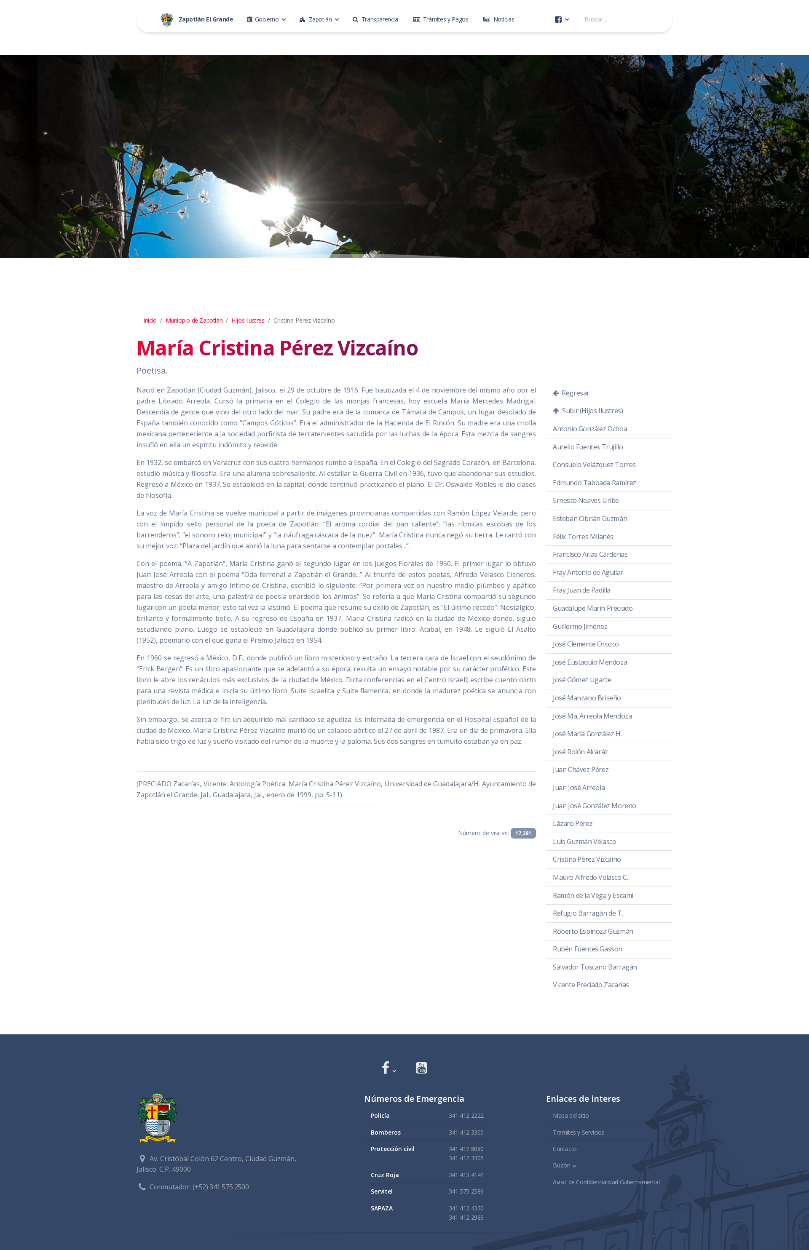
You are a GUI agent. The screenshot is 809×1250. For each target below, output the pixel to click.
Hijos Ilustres (247, 320)
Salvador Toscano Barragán (595, 967)
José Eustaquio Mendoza (590, 662)
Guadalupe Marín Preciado (592, 608)
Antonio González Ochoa (590, 428)
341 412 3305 (466, 1132)
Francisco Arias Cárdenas (590, 554)
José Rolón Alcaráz (580, 751)
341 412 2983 (466, 1217)
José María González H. (587, 733)
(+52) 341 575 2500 (221, 1186)
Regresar (574, 393)
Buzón (562, 1165)
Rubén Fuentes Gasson (587, 949)
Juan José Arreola (579, 787)
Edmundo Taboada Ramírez (594, 482)
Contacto (565, 1149)
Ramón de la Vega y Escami (593, 895)
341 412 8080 (466, 1149)
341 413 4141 (466, 1175)
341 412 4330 (466, 1208)
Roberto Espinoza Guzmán (593, 931)
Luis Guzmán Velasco (584, 841)
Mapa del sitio (571, 1115)
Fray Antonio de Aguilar (588, 572)
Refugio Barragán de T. (588, 913)
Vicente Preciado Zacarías (591, 984)
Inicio (150, 320)
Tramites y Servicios (578, 1132)
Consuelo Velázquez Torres (594, 464)
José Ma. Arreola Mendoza (592, 716)
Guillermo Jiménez (580, 626)
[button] (388, 1068)
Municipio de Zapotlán (194, 320)
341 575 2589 (466, 1191)
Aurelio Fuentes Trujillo (588, 446)
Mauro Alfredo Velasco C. (590, 877)
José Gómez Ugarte (582, 679)
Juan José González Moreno (594, 805)
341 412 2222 (466, 1115)
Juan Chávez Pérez (580, 769)
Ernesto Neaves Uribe (586, 500)
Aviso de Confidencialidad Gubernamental (606, 1182)
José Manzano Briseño (587, 697)
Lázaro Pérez (572, 823)
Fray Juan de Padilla (582, 590)
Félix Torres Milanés (583, 536)
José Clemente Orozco (586, 644)
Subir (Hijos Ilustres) (592, 410)
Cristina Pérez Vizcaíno (587, 859)
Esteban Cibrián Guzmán (590, 518)
